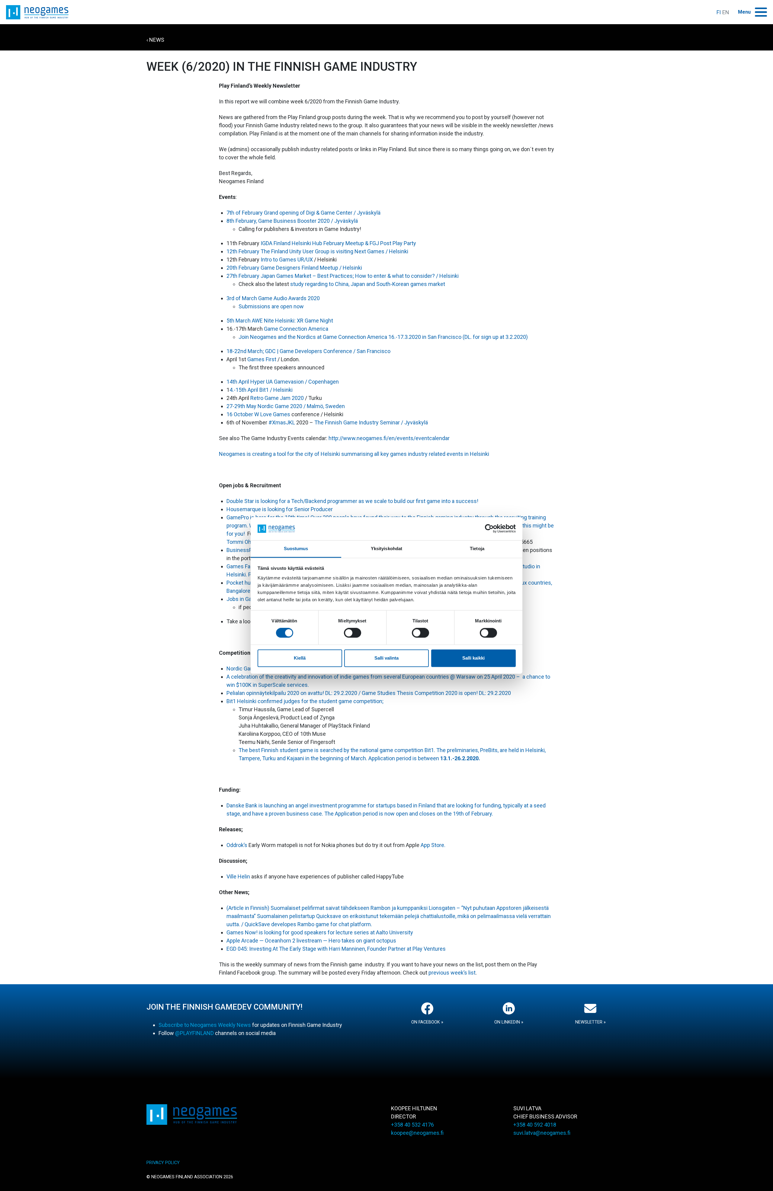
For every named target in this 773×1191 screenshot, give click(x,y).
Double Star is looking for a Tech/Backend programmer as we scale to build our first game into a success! (352, 501)
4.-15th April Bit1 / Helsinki (261, 390)
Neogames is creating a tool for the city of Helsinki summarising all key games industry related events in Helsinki (354, 454)
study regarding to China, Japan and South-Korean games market (367, 284)
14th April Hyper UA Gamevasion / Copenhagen (282, 381)
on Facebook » (427, 1022)
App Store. (432, 845)
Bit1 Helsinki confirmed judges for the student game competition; (304, 701)
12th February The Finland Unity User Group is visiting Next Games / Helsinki (317, 251)
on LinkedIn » (508, 1022)
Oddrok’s (237, 845)
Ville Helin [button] (238, 876)
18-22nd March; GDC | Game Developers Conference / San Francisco (308, 351)
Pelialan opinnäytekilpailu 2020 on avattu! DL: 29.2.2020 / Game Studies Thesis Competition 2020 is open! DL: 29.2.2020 (368, 693)
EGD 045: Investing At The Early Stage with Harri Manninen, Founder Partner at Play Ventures (336, 949)
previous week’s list (452, 972)
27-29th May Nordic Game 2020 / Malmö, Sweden (285, 406)
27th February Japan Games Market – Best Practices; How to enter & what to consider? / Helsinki (342, 276)
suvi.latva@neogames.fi (541, 1133)
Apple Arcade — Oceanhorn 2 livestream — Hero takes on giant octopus (311, 940)
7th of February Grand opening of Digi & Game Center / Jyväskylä (303, 212)
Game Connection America (296, 329)
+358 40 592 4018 (534, 1124)
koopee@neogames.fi (417, 1133)
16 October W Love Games (258, 414)
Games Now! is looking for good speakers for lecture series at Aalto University (319, 932)
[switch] (352, 633)
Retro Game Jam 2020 (277, 398)
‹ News (155, 40)
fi (719, 12)
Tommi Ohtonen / (247, 542)
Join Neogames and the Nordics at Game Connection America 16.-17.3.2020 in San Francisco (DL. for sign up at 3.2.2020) (383, 337)
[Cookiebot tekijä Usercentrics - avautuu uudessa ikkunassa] (489, 528)
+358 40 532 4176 (412, 1124)
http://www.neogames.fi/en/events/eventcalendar (389, 438)
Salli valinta (386, 657)
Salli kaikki (473, 657)
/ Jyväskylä (344, 221)
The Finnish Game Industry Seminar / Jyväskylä (371, 422)
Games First (261, 359)
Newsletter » (590, 1022)
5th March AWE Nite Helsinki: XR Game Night (279, 320)
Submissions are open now (271, 306)
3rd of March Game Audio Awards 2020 (273, 298)
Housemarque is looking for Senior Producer (279, 509)
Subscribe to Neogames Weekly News (205, 1025)
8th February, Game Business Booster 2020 (278, 221)
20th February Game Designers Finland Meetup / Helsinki (294, 267)
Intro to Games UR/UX (287, 259)
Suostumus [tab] (296, 548)
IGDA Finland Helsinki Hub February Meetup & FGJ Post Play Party (338, 243)
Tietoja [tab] (477, 548)
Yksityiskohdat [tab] (386, 548)
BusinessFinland (246, 550)
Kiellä (300, 657)
